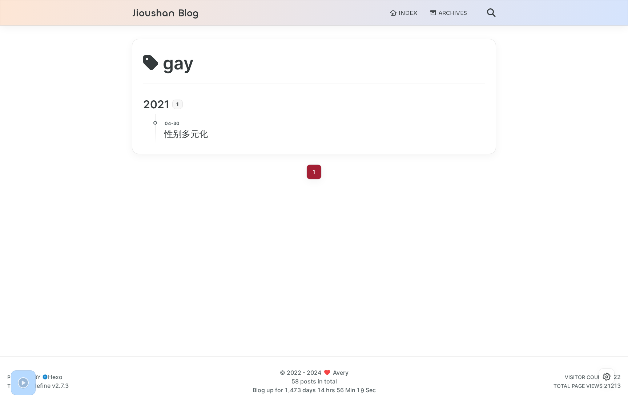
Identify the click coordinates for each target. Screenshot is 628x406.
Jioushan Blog (165, 13)
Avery (341, 372)
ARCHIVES (452, 13)
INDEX (407, 13)
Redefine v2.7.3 (47, 385)
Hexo (55, 377)
